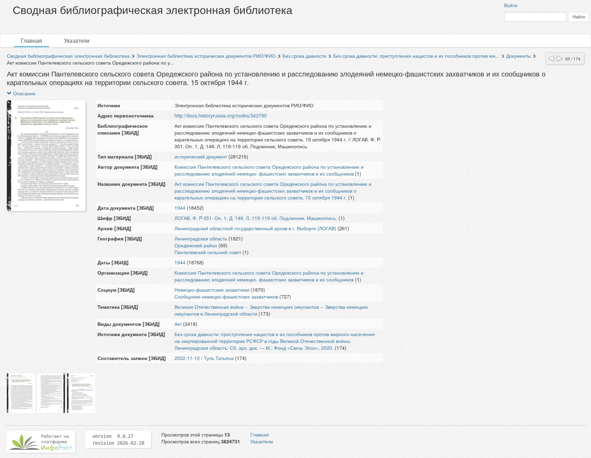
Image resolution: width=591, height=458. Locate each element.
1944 (179, 207)
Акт (178, 323)
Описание (24, 93)
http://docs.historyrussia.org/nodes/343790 (220, 115)
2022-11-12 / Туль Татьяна (204, 358)
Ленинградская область (200, 238)
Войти (510, 5)
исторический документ (200, 156)
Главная (31, 40)
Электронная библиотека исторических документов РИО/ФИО (206, 55)
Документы (518, 55)
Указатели (76, 40)
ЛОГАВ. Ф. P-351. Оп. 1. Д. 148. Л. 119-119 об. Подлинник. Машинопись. (255, 217)
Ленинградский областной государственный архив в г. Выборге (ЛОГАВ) (255, 228)
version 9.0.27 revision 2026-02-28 (118, 439)
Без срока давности (304, 55)
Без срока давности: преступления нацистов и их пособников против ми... (416, 55)
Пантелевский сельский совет (207, 252)
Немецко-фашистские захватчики (211, 289)
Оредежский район (195, 245)
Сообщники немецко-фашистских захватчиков (226, 296)
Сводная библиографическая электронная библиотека (68, 55)
